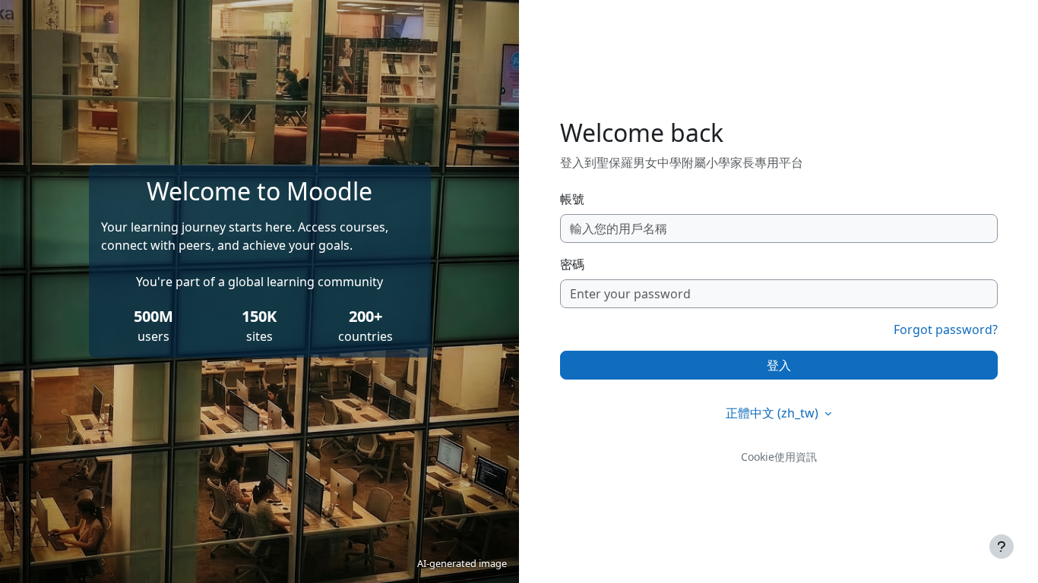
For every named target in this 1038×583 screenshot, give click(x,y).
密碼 (572, 264)
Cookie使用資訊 (779, 456)
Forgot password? (946, 329)
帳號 (572, 199)
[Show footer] (1001, 546)
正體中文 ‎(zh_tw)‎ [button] (773, 413)
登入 (779, 365)
